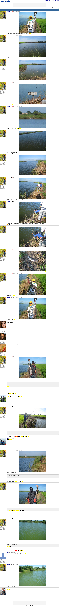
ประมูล (53, 0)
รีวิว (51, 0)
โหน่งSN (8, 552)
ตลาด (55, 0)
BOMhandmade (9, 344)
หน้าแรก (46, 0)
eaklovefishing (8, 11)
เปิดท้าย (58, 0)
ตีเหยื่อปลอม (5, 8)
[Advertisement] (29, 603)
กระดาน (49, 0)
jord (7, 438)
